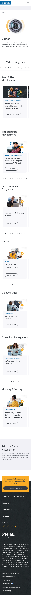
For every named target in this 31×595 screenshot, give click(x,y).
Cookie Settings (6, 591)
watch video (11, 169)
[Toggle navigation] (28, 8)
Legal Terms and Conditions (10, 573)
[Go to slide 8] (19, 178)
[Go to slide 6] (17, 233)
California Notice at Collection (11, 587)
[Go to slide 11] (26, 178)
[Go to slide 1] (5, 233)
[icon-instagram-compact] (7, 526)
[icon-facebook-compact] (11, 526)
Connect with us (15, 488)
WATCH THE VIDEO (13, 114)
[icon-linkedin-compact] (3, 526)
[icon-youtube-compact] (15, 526)
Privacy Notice (6, 583)
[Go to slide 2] (5, 178)
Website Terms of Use (8, 576)
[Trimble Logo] (5, 2)
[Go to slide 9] (21, 178)
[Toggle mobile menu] (28, 3)
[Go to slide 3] (10, 233)
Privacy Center (6, 580)
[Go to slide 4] (10, 178)
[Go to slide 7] (17, 178)
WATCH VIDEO (11, 223)
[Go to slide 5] (12, 178)
